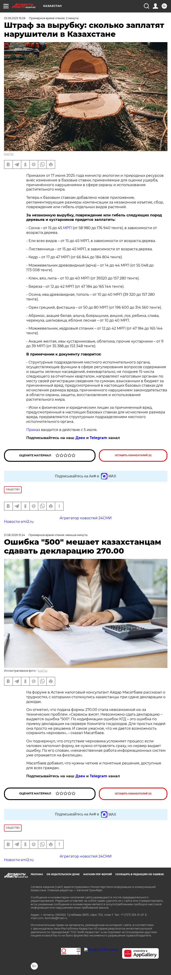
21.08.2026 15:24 (14, 535)
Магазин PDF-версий (97, 874)
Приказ (33, 430)
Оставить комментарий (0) (133, 455)
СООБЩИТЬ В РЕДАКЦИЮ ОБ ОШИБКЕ (139, 874)
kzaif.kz (9, 154)
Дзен (80, 438)
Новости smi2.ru (19, 521)
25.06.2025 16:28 (14, 18)
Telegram (98, 438)
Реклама (37, 874)
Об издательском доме (63, 874)
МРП (67, 228)
